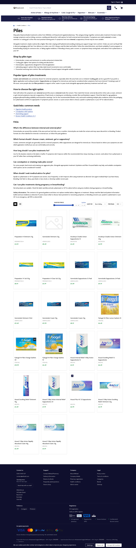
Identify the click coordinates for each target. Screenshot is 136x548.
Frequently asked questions (51, 482)
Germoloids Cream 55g (49, 318)
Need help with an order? (25, 486)
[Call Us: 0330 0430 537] (116, 8)
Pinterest (32, 509)
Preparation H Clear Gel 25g (51, 278)
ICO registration (73, 509)
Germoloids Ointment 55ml (23, 318)
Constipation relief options (24, 111)
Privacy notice (101, 473)
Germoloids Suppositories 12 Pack (81, 278)
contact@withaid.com (23, 476)
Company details (75, 476)
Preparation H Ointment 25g (24, 237)
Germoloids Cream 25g (77, 318)
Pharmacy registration (76, 479)
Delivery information (49, 476)
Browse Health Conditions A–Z (26, 116)
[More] (42, 12)
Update (84, 202)
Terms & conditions (103, 476)
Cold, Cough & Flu (68, 13)
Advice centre (74, 484)
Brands (99, 482)
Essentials (101, 13)
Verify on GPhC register (76, 512)
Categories (100, 479)
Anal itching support (22, 114)
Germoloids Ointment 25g (50, 237)
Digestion (81, 13)
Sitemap (99, 484)
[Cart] (121, 8)
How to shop (47, 484)
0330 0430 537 (21, 473)
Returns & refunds (48, 479)
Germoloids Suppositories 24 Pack (109, 278)
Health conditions (75, 482)
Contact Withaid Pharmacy (51, 473)
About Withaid (74, 473)
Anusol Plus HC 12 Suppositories (80, 399)
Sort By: (90, 204)
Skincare (91, 13)
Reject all (100, 545)
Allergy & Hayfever (51, 13)
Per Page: (111, 204)
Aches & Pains (36, 13)
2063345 (55, 539)
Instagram (24, 509)
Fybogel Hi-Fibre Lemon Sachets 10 (109, 318)
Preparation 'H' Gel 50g (22, 278)
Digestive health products (24, 109)
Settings (90, 545)
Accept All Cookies (113, 545)
